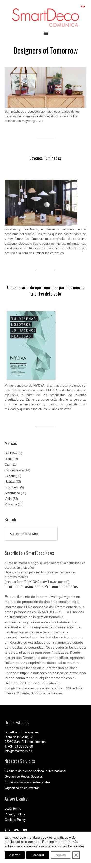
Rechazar (37, 855)
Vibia (8, 499)
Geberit (10, 476)
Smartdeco (12, 493)
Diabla (9, 459)
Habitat (10, 481)
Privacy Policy (15, 814)
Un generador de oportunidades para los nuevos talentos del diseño (45, 290)
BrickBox (11, 453)
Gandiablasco (14, 470)
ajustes (79, 846)
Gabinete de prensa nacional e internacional (35, 771)
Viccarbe (11, 504)
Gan (7, 464)
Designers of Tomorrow (45, 50)
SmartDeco (46, 17)
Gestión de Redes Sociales (24, 776)
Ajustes (61, 855)
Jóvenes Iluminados (45, 158)
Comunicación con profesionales (27, 782)
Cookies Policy (15, 820)
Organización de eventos (22, 788)
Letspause (12, 487)
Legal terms (13, 808)
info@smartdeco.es (18, 751)
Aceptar (14, 855)
